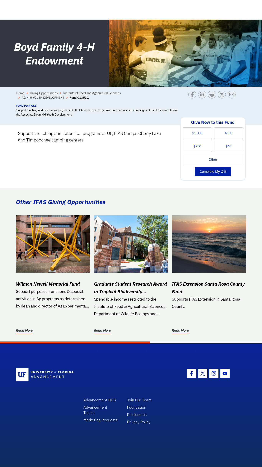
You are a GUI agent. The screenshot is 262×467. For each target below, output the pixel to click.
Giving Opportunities (44, 93)
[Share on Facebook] (193, 97)
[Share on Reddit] (213, 97)
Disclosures (137, 414)
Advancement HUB (99, 400)
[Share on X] (223, 97)
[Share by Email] (232, 97)
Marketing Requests (100, 419)
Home (20, 93)
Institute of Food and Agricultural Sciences (92, 93)
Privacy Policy (139, 421)
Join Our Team (139, 400)
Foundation (136, 407)
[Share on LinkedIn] (203, 97)
